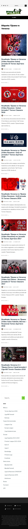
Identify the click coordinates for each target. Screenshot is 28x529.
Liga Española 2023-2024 (12, 438)
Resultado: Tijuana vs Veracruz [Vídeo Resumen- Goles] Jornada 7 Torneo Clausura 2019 (13, 109)
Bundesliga (8, 451)
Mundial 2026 (8, 465)
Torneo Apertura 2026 (11, 411)
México (5, 407)
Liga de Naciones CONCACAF (13, 471)
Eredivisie (7, 458)
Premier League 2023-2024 (13, 441)
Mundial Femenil (9, 468)
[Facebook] (2, 6)
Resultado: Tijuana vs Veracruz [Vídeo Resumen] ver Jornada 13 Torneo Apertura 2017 (13, 236)
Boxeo (5, 481)
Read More (5, 82)
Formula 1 (6, 485)
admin (10, 69)
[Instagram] (7, 6)
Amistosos (8, 478)
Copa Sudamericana (10, 431)
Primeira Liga (8, 455)
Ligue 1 (7, 448)
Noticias (7, 418)
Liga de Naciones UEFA (11, 475)
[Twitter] (4, 6)
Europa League (9, 428)
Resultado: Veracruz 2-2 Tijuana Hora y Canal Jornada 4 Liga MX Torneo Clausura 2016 (14, 367)
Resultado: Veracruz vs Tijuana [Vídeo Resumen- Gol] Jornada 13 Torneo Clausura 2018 (13, 196)
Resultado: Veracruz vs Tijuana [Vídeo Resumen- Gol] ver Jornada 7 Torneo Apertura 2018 (13, 153)
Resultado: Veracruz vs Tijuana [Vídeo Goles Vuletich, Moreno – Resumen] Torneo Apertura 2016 (14, 322)
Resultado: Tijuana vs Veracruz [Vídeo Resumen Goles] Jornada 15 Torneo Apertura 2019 (13, 62)
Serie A (7, 444)
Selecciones (6, 461)
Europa (5, 434)
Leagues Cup (8, 424)
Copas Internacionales (9, 421)
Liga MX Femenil (9, 414)
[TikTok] (6, 6)
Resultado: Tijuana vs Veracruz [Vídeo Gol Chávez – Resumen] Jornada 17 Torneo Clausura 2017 (13, 280)
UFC (4, 488)
